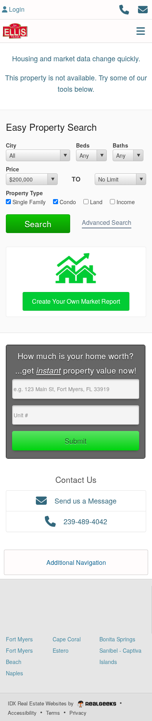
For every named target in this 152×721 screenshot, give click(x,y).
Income (125, 202)
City (11, 145)
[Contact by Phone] (124, 8)
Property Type (24, 193)
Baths (120, 145)
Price (12, 169)
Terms (53, 712)
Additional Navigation (76, 562)
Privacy (78, 712)
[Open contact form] (143, 8)
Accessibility (22, 712)
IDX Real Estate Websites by (41, 703)
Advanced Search (106, 222)
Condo (67, 202)
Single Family (28, 202)
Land (95, 202)
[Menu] (140, 30)
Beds (83, 145)
